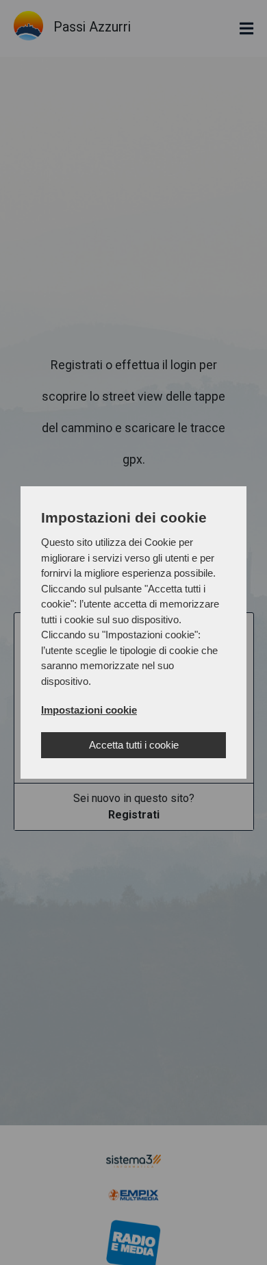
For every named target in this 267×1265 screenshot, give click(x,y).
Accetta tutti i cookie (134, 745)
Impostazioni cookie (89, 710)
